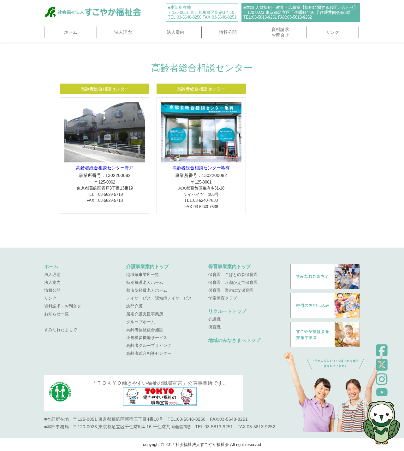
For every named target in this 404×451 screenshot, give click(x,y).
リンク (332, 32)
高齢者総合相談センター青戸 (105, 167)
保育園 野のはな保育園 (230, 290)
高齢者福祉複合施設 (144, 329)
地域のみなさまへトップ (234, 340)
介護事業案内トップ (147, 266)
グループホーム (140, 321)
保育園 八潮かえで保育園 (233, 282)
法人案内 (175, 32)
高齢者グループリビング (148, 345)
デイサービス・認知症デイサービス (159, 298)
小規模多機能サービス (146, 337)
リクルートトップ (227, 311)
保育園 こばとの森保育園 (233, 274)
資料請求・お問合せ (62, 306)
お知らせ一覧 (56, 314)
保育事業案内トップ (229, 266)
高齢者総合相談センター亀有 (201, 167)
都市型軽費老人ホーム (146, 290)
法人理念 (123, 32)
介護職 (214, 319)
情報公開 (228, 32)
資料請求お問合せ (280, 32)
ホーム (70, 32)
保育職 (214, 327)
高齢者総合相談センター (148, 353)
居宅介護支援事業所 (144, 314)
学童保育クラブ (222, 298)
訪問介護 (134, 306)
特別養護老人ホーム (144, 282)
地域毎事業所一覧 (142, 274)
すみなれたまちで (60, 329)
